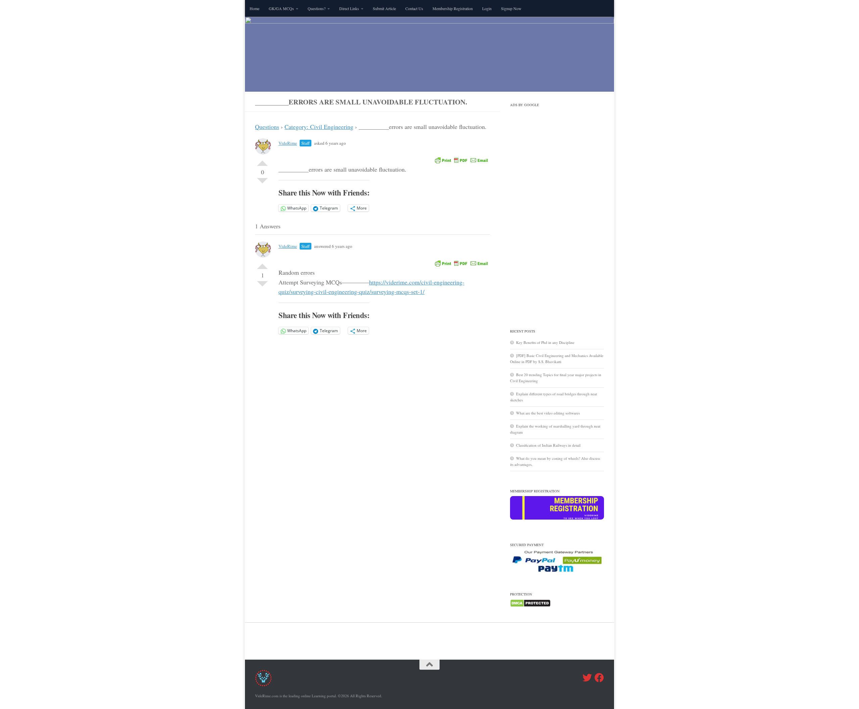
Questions (267, 127)
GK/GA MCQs (281, 8)
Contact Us (414, 8)
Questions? (316, 8)
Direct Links (349, 8)
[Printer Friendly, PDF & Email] (461, 160)
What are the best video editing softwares (548, 412)
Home (254, 8)
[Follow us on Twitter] (587, 677)
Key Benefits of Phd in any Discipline (545, 342)
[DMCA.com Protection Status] (530, 605)
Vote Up (262, 160)
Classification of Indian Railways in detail (548, 445)
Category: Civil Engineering (319, 127)
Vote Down (262, 183)
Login (487, 8)
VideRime (288, 143)
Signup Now (511, 8)
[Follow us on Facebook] (599, 677)
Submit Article (384, 8)
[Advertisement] (557, 210)
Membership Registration (453, 8)
